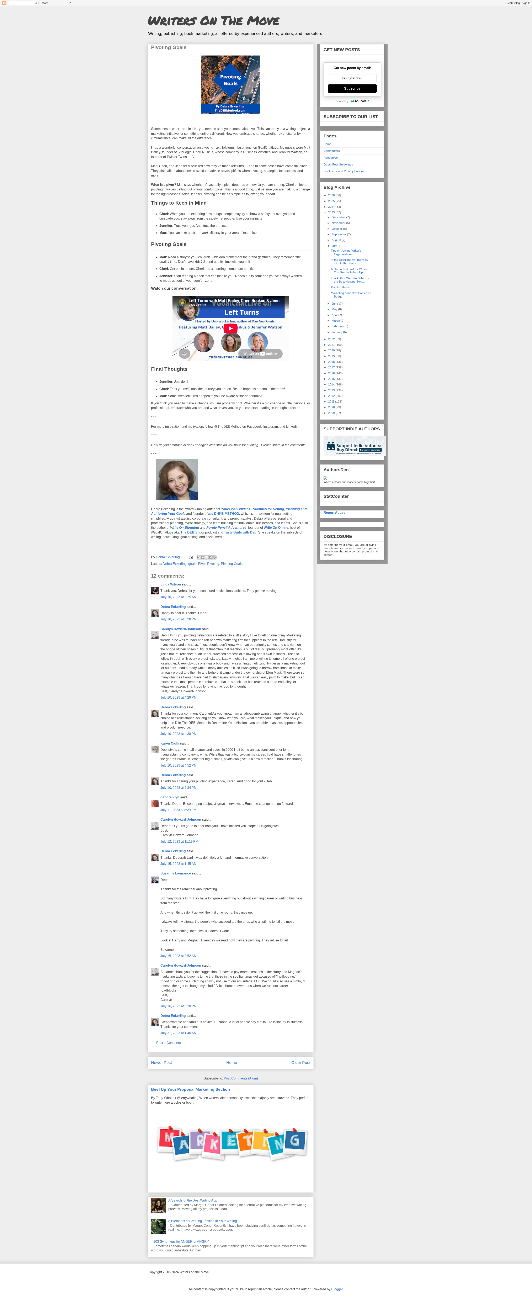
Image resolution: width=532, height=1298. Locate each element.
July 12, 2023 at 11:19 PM (179, 841)
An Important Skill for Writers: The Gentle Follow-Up (350, 270)
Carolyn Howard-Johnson (180, 629)
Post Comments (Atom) (241, 1078)
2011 (331, 401)
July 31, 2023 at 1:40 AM (178, 1033)
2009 (332, 413)
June (335, 303)
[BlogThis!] (203, 557)
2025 (332, 201)
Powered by (342, 101)
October (337, 228)
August (337, 240)
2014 (332, 384)
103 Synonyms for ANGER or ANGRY (181, 1241)
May (335, 309)
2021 (332, 344)
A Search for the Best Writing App (192, 1200)
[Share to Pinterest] (214, 557)
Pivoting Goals (232, 564)
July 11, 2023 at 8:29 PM (178, 810)
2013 (332, 390)
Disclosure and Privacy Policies (344, 171)
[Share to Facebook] (210, 557)
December (339, 217)
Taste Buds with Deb (240, 532)
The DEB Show (192, 532)
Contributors (332, 150)
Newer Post (161, 1062)
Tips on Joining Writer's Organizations (346, 252)
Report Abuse (334, 512)
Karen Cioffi (169, 743)
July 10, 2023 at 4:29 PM (178, 697)
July (335, 245)
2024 (332, 206)
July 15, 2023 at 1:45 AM (178, 864)
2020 (332, 350)
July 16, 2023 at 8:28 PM (178, 1006)
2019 (332, 356)
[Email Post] (190, 557)
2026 (332, 195)
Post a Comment (168, 1043)
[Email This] (199, 557)
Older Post (300, 1062)
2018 (332, 361)
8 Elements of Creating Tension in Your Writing (202, 1221)
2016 (332, 373)
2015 (332, 378)
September (339, 234)
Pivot (202, 564)
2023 (332, 212)
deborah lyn (169, 797)
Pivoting (213, 564)
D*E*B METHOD (223, 513)
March (336, 320)
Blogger (337, 1289)
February (338, 326)
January (337, 332)
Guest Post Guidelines (338, 164)
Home (231, 1062)
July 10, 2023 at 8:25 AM (178, 597)
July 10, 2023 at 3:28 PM (178, 619)
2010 (332, 407)
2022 (332, 339)
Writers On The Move (213, 20)
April (335, 315)
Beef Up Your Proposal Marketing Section (190, 1089)
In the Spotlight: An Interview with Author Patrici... (349, 261)
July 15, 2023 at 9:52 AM (178, 956)
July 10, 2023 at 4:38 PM (178, 734)
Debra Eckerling (175, 564)
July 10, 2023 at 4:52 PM (178, 765)
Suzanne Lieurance (175, 873)
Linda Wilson (170, 584)
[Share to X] (206, 557)
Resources (331, 157)
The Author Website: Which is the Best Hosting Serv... (350, 280)
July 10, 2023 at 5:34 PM (178, 787)
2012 (332, 396)
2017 (332, 367)
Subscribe (352, 88)
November (339, 223)
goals (192, 564)
